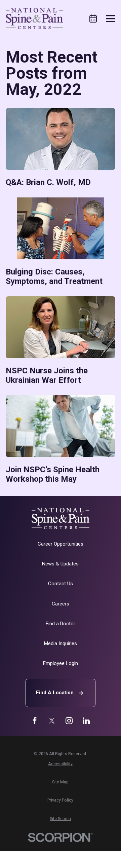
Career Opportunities (60, 544)
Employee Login (60, 663)
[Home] (34, 18)
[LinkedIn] (86, 720)
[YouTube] (69, 720)
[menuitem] (61, 764)
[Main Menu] (110, 18)
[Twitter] (51, 720)
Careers (60, 604)
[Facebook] (34, 720)
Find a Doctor (60, 624)
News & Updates (60, 564)
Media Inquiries (60, 643)
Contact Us (60, 584)
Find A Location (55, 693)
